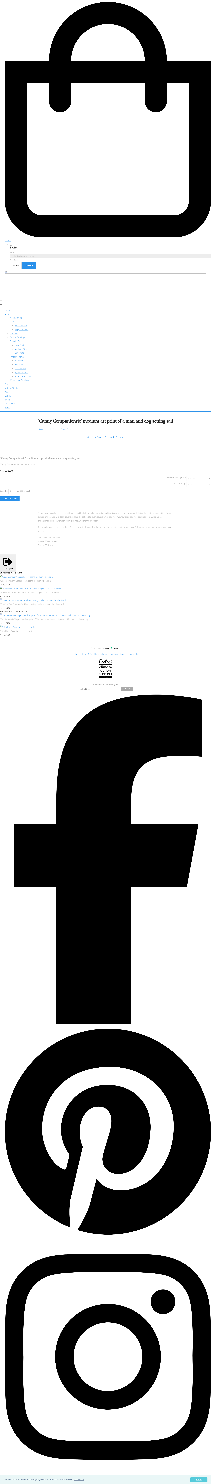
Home (7, 310)
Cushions (14, 333)
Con (73, 654)
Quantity (3, 491)
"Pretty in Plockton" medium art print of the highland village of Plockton (30, 592)
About (7, 392)
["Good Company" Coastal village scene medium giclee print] (26, 577)
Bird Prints (19, 364)
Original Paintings (17, 337)
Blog (137, 654)
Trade (7, 399)
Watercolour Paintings (19, 380)
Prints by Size (15, 341)
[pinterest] (108, 1237)
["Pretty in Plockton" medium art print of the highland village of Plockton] (31, 588)
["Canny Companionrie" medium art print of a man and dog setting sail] (4, 451)
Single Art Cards (21, 329)
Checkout (29, 265)
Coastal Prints (20, 368)
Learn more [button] (79, 1480)
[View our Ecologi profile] (105, 668)
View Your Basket (95, 437)
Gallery (8, 395)
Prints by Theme (17, 356)
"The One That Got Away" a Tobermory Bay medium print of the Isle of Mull (32, 604)
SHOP (7, 313)
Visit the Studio (11, 388)
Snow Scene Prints (23, 376)
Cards (12, 321)
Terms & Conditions (90, 654)
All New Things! (16, 317)
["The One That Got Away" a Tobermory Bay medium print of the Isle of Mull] (33, 600)
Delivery (103, 654)
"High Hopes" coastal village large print (16, 631)
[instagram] (108, 1473)
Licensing (130, 654)
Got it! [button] (199, 1480)
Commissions (113, 654)
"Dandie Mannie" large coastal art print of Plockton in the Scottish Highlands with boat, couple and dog (44, 619)
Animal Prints (20, 360)
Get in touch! (10, 403)
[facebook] (108, 1023)
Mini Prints (19, 353)
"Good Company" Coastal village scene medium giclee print (25, 580)
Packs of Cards (21, 325)
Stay (6, 384)
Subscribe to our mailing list (105, 685)
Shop (41, 429)
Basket (15, 265)
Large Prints (20, 345)
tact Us (78, 654)
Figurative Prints (21, 372)
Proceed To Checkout (114, 437)
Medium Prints (21, 349)
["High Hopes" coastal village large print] (17, 627)
